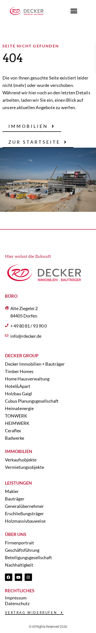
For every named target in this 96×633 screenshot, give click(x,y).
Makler (12, 491)
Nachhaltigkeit (19, 565)
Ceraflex (13, 430)
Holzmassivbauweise (25, 521)
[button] (74, 11)
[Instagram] (28, 577)
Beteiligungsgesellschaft (28, 557)
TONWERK (16, 415)
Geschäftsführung (22, 550)
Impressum (16, 597)
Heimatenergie (19, 408)
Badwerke (14, 438)
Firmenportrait (19, 542)
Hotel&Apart (17, 386)
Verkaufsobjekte (20, 459)
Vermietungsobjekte (24, 467)
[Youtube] (18, 577)
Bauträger (14, 498)
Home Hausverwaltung (27, 378)
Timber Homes (19, 371)
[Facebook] (8, 577)
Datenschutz (17, 603)
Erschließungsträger (24, 513)
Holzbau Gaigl (18, 393)
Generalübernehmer (24, 506)
